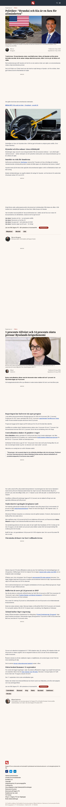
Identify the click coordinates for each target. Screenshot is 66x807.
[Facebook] (6, 771)
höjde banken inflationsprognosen (47, 437)
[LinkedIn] (15, 771)
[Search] (57, 3)
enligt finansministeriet (21, 508)
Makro (15, 329)
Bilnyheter (9, 231)
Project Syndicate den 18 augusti (46, 614)
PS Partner (8, 795)
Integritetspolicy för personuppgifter (15, 783)
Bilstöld (18, 231)
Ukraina (8, 694)
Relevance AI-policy (11, 789)
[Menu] (60, 3)
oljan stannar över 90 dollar (30, 672)
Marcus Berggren (16, 237)
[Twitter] (10, 771)
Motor (15, 8)
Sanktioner (49, 690)
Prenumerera (43, 227)
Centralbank (10, 690)
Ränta (33, 690)
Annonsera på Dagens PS (12, 791)
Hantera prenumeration (11, 775)
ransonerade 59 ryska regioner (41, 577)
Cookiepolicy (9, 785)
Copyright (8, 781)
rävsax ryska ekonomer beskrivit (23, 663)
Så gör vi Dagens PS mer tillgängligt (15, 797)
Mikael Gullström (16, 699)
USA (24, 231)
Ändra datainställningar (11, 799)
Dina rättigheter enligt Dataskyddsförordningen (18, 787)
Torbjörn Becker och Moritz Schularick (30, 595)
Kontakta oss (9, 779)
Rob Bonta (24, 162)
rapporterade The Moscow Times (49, 418)
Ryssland (40, 690)
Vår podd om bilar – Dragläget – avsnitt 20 (21, 105)
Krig (26, 690)
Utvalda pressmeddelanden (13, 777)
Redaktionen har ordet (11, 793)
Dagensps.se (8, 8)
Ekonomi (19, 690)
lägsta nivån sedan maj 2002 (47, 572)
